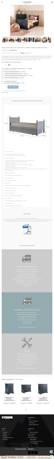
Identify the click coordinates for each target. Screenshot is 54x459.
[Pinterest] (36, 453)
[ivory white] (6, 65)
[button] (5, 40)
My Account (5, 439)
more (39, 59)
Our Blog (4, 435)
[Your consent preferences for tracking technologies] (51, 456)
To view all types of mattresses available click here (12, 78)
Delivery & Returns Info (33, 424)
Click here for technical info (9, 70)
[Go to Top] (51, 451)
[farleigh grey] (9, 65)
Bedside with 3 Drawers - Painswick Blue (9, 399)
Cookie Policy (32, 422)
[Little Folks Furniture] (27, 2)
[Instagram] (32, 453)
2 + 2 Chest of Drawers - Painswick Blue (26, 399)
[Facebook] (29, 453)
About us (4, 434)
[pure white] (3, 65)
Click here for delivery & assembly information (14, 91)
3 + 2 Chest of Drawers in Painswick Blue (43, 399)
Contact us (5, 432)
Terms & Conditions (33, 421)
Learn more (28, 53)
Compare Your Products (8, 437)
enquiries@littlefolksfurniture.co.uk (36, 441)
